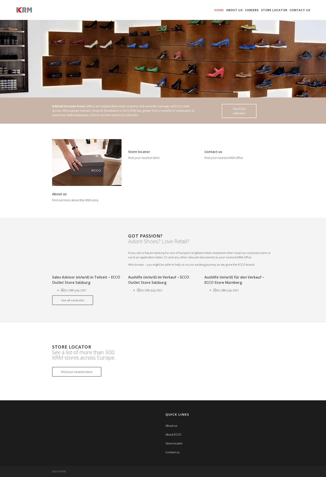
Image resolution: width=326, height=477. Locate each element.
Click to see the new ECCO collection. (114, 115)
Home (219, 10)
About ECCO (173, 434)
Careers (252, 10)
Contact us (300, 10)
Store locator (274, 10)
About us (234, 10)
